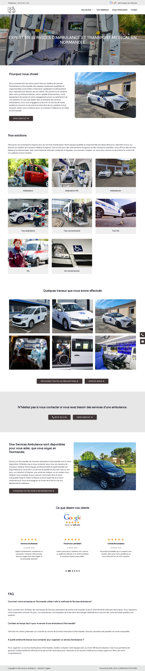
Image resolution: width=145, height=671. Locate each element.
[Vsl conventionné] (72, 253)
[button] (66, 570)
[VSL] (28, 253)
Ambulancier (115, 190)
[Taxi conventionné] (72, 213)
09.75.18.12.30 (23, 3)
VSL (28, 271)
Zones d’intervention (120, 10)
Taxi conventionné (72, 231)
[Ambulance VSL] (72, 173)
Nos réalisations (103, 10)
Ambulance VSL (72, 190)
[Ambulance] (28, 173)
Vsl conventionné (72, 271)
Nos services (86, 10)
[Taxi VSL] (115, 213)
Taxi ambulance (28, 231)
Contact (134, 10)
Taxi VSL (115, 231)
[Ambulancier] (115, 173)
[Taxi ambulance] (28, 213)
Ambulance (28, 190)
